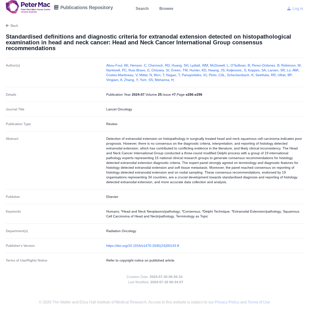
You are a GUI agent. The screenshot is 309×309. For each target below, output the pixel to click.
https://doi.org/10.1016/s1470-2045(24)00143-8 (142, 246)
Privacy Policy (227, 302)
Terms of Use (259, 302)
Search (142, 9)
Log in (298, 9)
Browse (166, 9)
